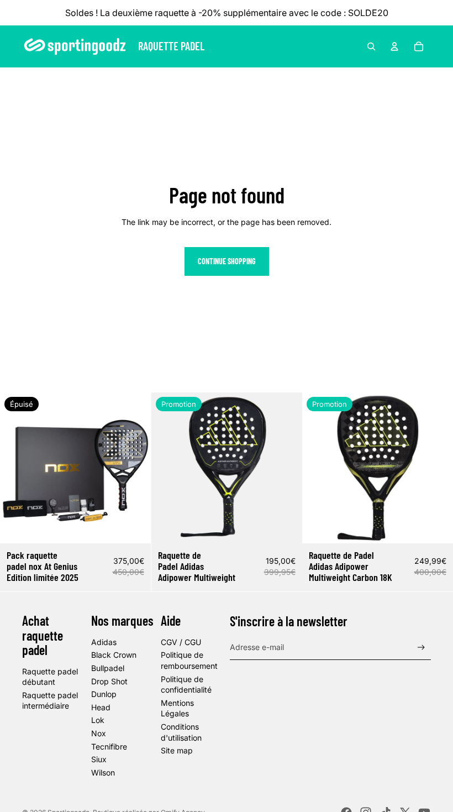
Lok (97, 720)
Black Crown (113, 654)
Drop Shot (109, 681)
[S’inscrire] (421, 647)
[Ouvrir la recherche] (371, 46)
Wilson (103, 772)
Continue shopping (227, 261)
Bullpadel (107, 668)
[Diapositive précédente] (16, 467)
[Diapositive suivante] (134, 467)
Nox (98, 733)
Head (100, 707)
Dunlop (104, 694)
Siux (99, 759)
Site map (177, 750)
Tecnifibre (109, 746)
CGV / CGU (181, 642)
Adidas (104, 642)
